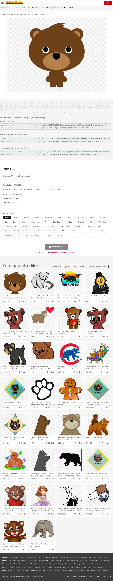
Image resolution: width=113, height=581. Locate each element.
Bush (95, 557)
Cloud (100, 557)
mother (31, 564)
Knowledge (70, 567)
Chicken (33, 560)
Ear (51, 564)
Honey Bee (74, 560)
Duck (47, 560)
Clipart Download (19, 8)
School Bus (58, 567)
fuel (26, 235)
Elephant (58, 560)
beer (6, 217)
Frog (68, 560)
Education (50, 567)
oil (45, 231)
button (54, 231)
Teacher (18, 567)
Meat (44, 570)
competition (61, 235)
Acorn (11, 557)
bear (69, 217)
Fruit (40, 570)
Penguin (106, 560)
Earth (39, 557)
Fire (43, 557)
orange (36, 235)
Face (93, 564)
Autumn (16, 557)
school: (5, 567)
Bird (18, 560)
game (104, 231)
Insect (81, 560)
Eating (87, 570)
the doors (80, 217)
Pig (102, 560)
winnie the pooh (11, 226)
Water (90, 557)
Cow (39, 560)
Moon (72, 557)
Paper (89, 567)
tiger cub (102, 222)
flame (25, 226)
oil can (102, 217)
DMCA (98, 576)
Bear (14, 560)
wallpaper (48, 217)
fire (46, 222)
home (66, 564)
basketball (79, 226)
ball (37, 231)
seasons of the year (31, 217)
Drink (28, 570)
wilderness (35, 222)
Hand (103, 564)
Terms (75, 576)
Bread (93, 570)
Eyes (55, 564)
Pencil (43, 567)
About (69, 576)
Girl (75, 564)
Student (12, 567)
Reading (37, 567)
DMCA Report (9, 169)
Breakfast (11, 570)
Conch (34, 557)
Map (64, 567)
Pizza (82, 570)
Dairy (17, 570)
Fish (64, 560)
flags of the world (95, 226)
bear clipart (79, 266)
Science (83, 567)
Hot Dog (105, 570)
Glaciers (54, 557)
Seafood (57, 570)
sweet (16, 217)
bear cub (56, 222)
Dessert (22, 570)
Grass (60, 557)
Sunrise (77, 557)
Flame (48, 557)
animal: (5, 560)
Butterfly (23, 560)
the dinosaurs (38, 226)
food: (4, 570)
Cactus (28, 557)
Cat (29, 560)
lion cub (81, 222)
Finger (99, 564)
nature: (5, 557)
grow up (8, 235)
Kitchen (71, 570)
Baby (15, 564)
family (26, 564)
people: (5, 564)
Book (23, 567)
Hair (71, 564)
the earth (69, 222)
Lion (86, 560)
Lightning (66, 557)
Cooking (98, 570)
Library (77, 567)
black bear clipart (98, 266)
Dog (43, 560)
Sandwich (50, 570)
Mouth (89, 564)
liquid (51, 226)
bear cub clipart (61, 266)
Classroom (30, 567)
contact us (53, 113)
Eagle (53, 560)
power (60, 217)
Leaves (23, 557)
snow (92, 217)
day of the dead (19, 222)
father (83, 564)
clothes (65, 231)
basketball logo (78, 231)
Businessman (39, 564)
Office (94, 567)
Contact (91, 576)
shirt (91, 222)
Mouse (97, 560)
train (7, 231)
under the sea (64, 226)
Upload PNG (106, 576)
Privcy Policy (83, 576)
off (18, 235)
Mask (11, 564)
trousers (48, 235)
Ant (10, 560)
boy (79, 564)
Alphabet (100, 567)
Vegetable (64, 570)
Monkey (91, 560)
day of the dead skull (22, 231)
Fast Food (34, 570)
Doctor (47, 564)
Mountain (84, 557)
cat (6, 222)
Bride (20, 564)
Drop (105, 557)
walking (60, 564)
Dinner (77, 570)
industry (93, 231)
